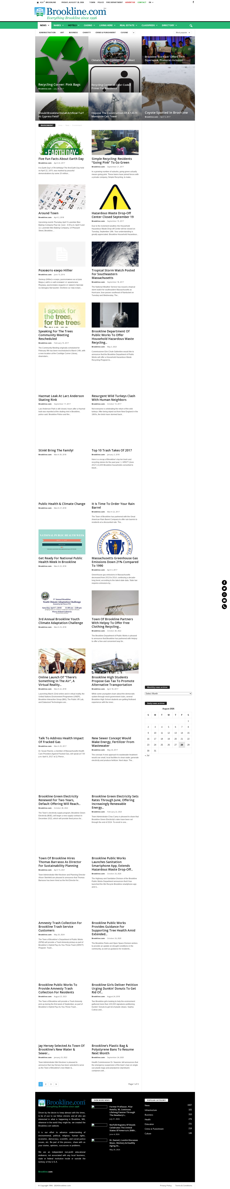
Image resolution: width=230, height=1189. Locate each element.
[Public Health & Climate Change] (61, 487)
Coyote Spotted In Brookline (166, 112)
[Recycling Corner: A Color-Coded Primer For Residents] (115, 81)
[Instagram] (224, 594)
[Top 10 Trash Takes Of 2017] (115, 434)
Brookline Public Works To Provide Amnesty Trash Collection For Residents (57, 988)
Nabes (57, 25)
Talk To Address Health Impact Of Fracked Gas (61, 740)
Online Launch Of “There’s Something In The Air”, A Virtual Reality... (57, 681)
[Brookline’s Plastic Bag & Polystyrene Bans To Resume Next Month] (115, 1029)
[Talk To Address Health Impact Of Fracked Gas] (61, 721)
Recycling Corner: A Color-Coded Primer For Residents (111, 86)
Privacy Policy (166, 1185)
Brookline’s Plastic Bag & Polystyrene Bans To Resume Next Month (113, 1049)
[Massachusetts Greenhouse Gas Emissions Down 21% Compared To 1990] (115, 541)
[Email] (224, 600)
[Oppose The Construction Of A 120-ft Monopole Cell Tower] (115, 110)
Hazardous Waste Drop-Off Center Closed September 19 (113, 215)
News (43, 25)
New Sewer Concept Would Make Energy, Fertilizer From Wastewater (113, 742)
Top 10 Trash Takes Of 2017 (112, 450)
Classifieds (148, 25)
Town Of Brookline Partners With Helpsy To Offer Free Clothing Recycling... (112, 623)
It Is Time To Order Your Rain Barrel (113, 506)
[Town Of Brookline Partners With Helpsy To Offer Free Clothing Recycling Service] (115, 602)
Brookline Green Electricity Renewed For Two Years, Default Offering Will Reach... (59, 800)
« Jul (147, 755)
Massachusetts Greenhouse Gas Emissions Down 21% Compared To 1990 (115, 562)
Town (92, 2)
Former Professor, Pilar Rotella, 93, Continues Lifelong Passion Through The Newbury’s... (122, 1110)
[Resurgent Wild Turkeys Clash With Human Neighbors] (115, 379)
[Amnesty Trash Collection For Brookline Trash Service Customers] (61, 906)
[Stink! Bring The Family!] (61, 434)
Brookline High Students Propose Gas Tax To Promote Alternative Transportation (113, 681)
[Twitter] (224, 588)
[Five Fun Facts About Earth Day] (61, 142)
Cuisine (124, 32)
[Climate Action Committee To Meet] (115, 53)
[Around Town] (61, 196)
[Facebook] (193, 2)
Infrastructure (151, 1110)
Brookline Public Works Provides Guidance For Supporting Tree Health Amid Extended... (113, 928)
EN (150, 2)
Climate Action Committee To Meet (113, 60)
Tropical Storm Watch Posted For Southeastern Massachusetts (113, 274)
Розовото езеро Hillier (55, 270)
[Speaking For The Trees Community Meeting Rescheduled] (61, 315)
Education (149, 1124)
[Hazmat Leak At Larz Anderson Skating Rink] (61, 379)
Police (101, 2)
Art (62, 32)
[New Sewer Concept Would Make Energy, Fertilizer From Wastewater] (115, 721)
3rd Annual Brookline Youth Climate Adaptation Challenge (60, 621)
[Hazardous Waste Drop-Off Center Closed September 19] (115, 196)
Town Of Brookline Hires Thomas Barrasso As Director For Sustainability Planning (59, 862)
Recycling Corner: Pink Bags (59, 84)
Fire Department (114, 2)
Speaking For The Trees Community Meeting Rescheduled (55, 335)
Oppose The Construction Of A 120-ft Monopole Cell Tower (115, 114)
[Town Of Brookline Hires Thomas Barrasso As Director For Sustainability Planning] (61, 841)
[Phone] (224, 606)
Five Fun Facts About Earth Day (61, 159)
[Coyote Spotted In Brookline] (168, 95)
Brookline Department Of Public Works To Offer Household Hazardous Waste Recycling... (113, 337)
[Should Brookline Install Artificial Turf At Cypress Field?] (61, 110)
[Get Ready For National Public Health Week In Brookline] (61, 541)
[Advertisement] (159, 13)
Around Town (48, 213)
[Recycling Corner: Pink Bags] (61, 67)
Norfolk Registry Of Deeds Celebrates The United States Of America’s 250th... (123, 1127)
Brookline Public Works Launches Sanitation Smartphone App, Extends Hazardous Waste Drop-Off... (112, 863)
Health (148, 1119)
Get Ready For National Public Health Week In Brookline (60, 560)
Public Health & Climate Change (61, 504)
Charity (87, 32)
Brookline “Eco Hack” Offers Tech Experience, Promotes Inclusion (165, 58)
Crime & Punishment (105, 32)
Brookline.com (44, 89)
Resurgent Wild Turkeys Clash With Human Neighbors (113, 398)
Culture (148, 1133)
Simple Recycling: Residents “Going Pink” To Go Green (112, 161)
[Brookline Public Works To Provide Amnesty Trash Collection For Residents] (61, 968)
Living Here (106, 25)
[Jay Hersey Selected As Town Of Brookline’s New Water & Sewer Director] (61, 1029)
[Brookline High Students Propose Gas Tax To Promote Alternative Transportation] (115, 660)
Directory (168, 25)
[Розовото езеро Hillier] (61, 254)
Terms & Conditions (183, 1185)
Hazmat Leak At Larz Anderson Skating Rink (61, 398)
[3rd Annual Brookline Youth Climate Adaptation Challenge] (61, 602)
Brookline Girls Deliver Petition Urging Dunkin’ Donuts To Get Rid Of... (115, 988)
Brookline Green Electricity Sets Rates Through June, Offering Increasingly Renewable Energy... (115, 802)
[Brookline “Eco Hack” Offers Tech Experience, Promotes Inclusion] (168, 53)
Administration (47, 32)
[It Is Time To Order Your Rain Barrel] (115, 487)
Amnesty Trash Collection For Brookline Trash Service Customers (60, 926)
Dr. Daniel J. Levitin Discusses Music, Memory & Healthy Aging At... (124, 1143)
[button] (190, 26)
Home (60, 125)
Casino (88, 25)
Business (73, 32)
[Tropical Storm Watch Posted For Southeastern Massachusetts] (115, 254)
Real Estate (127, 25)
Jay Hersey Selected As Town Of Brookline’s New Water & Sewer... (61, 1049)
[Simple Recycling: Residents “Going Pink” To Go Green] (115, 142)
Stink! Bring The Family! (55, 450)
